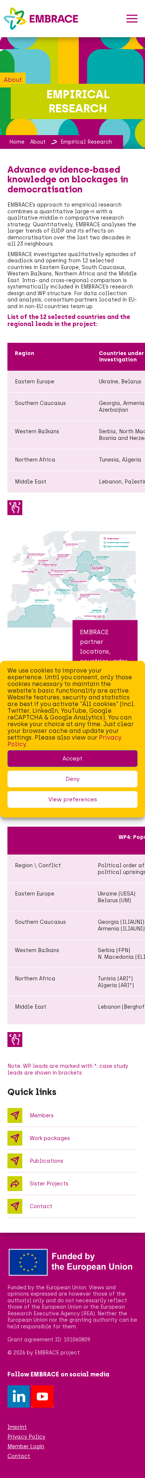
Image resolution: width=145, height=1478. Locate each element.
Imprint (17, 1427)
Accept (72, 758)
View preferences (72, 799)
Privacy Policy (26, 1437)
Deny (73, 779)
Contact (18, 1456)
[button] (132, 18)
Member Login (25, 1446)
